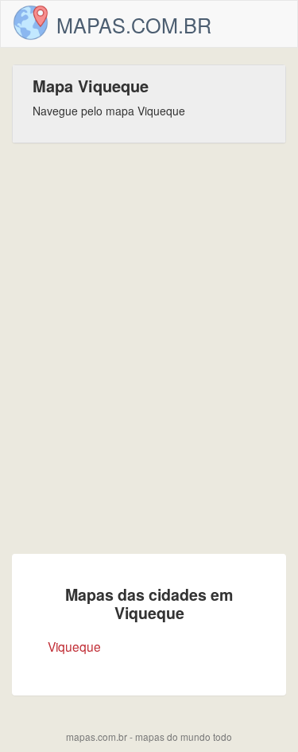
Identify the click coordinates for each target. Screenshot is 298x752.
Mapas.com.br (133, 24)
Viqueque (74, 646)
